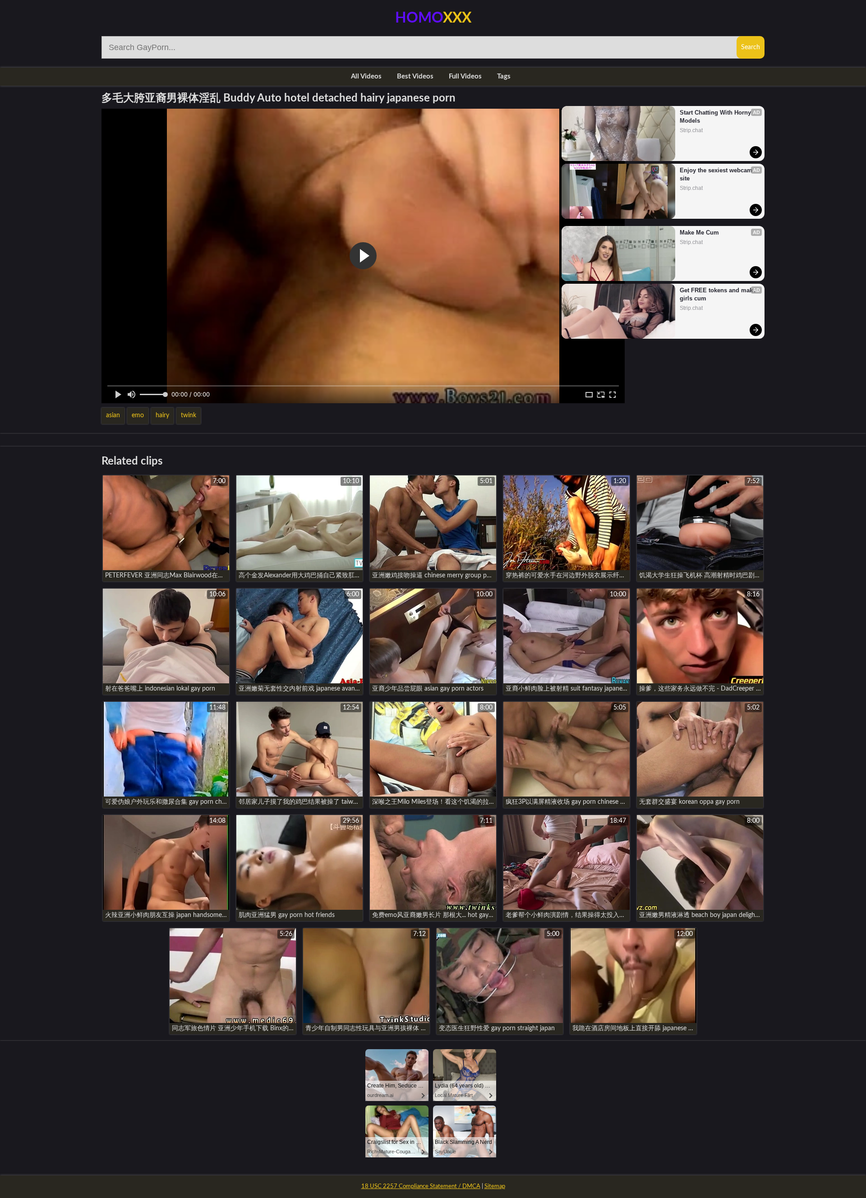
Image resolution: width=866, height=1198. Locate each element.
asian (113, 415)
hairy (162, 415)
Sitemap (494, 1186)
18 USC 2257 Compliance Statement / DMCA (420, 1186)
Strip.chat (691, 130)
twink (188, 415)
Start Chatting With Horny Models (716, 116)
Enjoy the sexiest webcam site (717, 174)
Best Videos (415, 76)
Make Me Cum (699, 232)
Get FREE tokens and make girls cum (718, 294)
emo (138, 415)
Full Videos (465, 76)
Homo (433, 18)
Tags (504, 76)
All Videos (366, 76)
